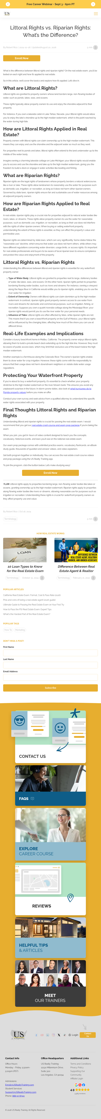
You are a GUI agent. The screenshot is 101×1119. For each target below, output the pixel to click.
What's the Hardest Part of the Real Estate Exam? (26, 614)
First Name (8, 647)
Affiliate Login (76, 1078)
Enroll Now (22, 58)
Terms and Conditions (80, 1064)
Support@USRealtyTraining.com (20, 1092)
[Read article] (25, 560)
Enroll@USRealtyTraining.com (19, 1085)
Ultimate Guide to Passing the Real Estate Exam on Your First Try (33, 604)
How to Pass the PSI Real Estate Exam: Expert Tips (27, 609)
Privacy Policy (77, 1067)
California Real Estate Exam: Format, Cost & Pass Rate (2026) (32, 595)
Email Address (10, 671)
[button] (8, 4)
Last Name (8, 659)
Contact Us (87, 1034)
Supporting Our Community (77, 1073)
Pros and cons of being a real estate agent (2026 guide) (29, 600)
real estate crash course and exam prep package (55, 425)
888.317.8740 (18, 1096)
